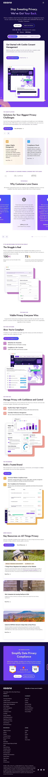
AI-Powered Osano (7, 724)
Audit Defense (6, 722)
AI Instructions (6, 762)
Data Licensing (28, 704)
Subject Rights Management (9, 704)
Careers (26, 700)
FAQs (4, 745)
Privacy (26, 734)
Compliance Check (7, 711)
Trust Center (27, 739)
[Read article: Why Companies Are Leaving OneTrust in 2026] (24, 594)
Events (4, 739)
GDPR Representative (7, 717)
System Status (6, 756)
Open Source (6, 758)
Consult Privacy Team (7, 721)
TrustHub (5, 713)
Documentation (6, 752)
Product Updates (6, 750)
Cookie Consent (6, 700)
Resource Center (6, 738)
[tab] (12, 36)
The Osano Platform (7, 698)
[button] (8, 133)
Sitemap (5, 760)
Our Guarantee (28, 706)
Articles (5, 732)
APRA (26, 738)
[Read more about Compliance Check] (35, 151)
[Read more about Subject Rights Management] (13, 151)
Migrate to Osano (7, 730)
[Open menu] (43, 2)
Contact (26, 702)
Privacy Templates (7, 715)
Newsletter (5, 741)
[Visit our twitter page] (38, 770)
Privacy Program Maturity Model (10, 743)
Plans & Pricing (6, 747)
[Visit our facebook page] (44, 770)
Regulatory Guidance (7, 719)
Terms (26, 736)
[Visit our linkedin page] (41, 770)
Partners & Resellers (29, 708)
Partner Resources (28, 709)
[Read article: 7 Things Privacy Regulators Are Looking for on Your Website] (24, 564)
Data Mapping (6, 706)
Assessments (6, 709)
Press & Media (28, 711)
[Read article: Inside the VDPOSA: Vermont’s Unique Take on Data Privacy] (24, 625)
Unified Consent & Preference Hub (10, 702)
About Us (27, 698)
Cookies (26, 730)
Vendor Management (7, 708)
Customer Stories (7, 736)
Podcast (5, 734)
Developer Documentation (8, 754)
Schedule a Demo (7, 749)
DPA (26, 732)
